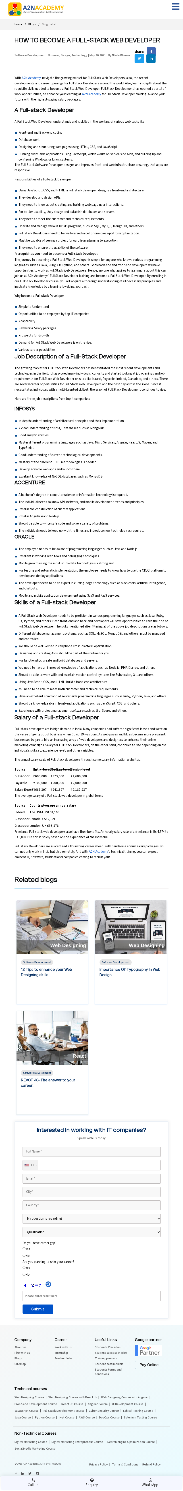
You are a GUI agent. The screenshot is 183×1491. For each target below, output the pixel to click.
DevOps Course (109, 1417)
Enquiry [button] (91, 1485)
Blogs (32, 24)
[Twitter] (29, 1473)
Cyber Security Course (104, 1411)
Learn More (32, 1000)
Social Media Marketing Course (35, 1448)
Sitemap (20, 1364)
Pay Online (149, 1365)
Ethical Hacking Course (138, 1411)
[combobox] (30, 1165)
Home (18, 24)
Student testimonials (109, 1364)
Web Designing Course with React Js (72, 1397)
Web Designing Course (29, 1397)
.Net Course (67, 1417)
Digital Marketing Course (31, 1442)
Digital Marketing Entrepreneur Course (77, 1442)
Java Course (23, 1417)
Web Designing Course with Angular (124, 1397)
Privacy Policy (98, 1464)
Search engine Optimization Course (131, 1442)
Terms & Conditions (125, 1464)
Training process (106, 1358)
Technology (79, 55)
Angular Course (98, 1404)
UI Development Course (127, 1404)
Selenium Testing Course (140, 1417)
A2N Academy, (32, 78)
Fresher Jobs (63, 1358)
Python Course (45, 1417)
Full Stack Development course (64, 1411)
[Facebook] (16, 1473)
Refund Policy (151, 1464)
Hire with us (22, 1353)
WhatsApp (150, 1485)
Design (65, 55)
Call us (33, 1485)
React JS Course (72, 1404)
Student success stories (111, 1353)
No (27, 1255)
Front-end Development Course (36, 1404)
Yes (27, 1249)
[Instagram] (37, 1473)
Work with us (63, 1347)
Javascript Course (27, 1411)
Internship (61, 1353)
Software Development (30, 55)
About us (20, 1347)
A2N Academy (91, 94)
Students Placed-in (108, 1347)
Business (53, 55)
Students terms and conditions (108, 1371)
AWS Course (87, 1417)
